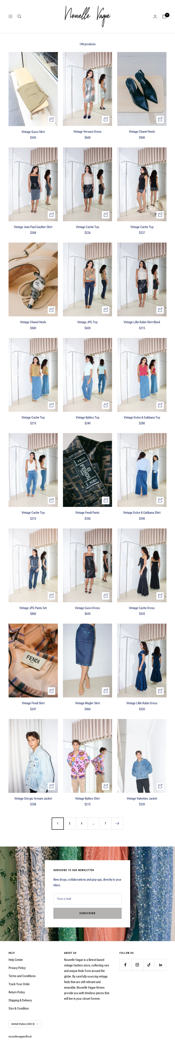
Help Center (16, 960)
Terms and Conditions (22, 976)
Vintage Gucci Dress (87, 608)
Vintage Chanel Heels (142, 132)
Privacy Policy (17, 968)
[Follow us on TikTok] (149, 965)
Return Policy (17, 992)
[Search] (19, 16)
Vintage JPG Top (87, 322)
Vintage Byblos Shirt (87, 798)
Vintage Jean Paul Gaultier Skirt (33, 227)
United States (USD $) (23, 1024)
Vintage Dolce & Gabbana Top (142, 417)
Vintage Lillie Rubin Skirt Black (142, 322)
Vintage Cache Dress (142, 608)
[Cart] (164, 16)
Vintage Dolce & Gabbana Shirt (141, 513)
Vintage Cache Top (87, 227)
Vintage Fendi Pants (87, 513)
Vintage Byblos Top (87, 417)
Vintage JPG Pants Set (33, 608)
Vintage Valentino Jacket (142, 798)
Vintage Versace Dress (87, 132)
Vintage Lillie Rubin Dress (141, 703)
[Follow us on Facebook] (125, 965)
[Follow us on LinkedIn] (160, 965)
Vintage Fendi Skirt (33, 703)
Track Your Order (19, 984)
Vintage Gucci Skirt (33, 132)
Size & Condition (19, 1008)
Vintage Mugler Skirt (87, 703)
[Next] (117, 823)
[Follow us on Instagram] (137, 965)
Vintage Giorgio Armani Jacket (33, 798)
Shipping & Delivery (20, 1000)
